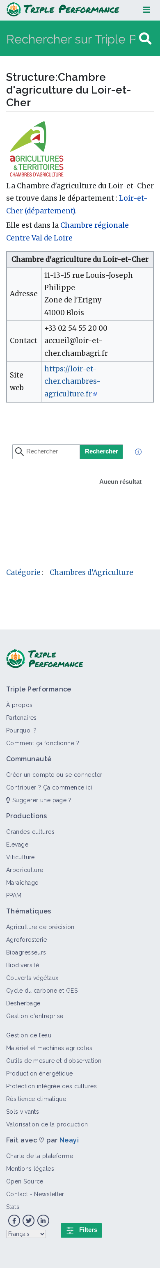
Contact (17, 1194)
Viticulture (20, 857)
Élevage (17, 844)
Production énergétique (39, 1073)
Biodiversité (22, 965)
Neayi (69, 1140)
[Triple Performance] (63, 10)
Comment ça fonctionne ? (42, 743)
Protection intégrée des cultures (51, 1086)
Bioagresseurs (26, 952)
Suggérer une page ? (40, 800)
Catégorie (23, 572)
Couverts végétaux (32, 978)
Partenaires (21, 717)
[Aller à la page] (145, 39)
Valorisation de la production (47, 1124)
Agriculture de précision (40, 927)
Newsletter (49, 1194)
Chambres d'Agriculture (91, 572)
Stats (12, 1207)
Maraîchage (22, 882)
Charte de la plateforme (39, 1156)
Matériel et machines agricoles (49, 1048)
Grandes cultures (30, 832)
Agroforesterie (26, 939)
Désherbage (23, 1003)
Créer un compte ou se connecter (54, 774)
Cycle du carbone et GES (42, 990)
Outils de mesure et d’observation (54, 1060)
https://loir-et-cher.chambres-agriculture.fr (72, 381)
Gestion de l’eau (28, 1035)
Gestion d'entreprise (35, 1016)
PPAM (14, 895)
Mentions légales (30, 1168)
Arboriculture (24, 870)
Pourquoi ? (21, 730)
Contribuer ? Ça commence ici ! (51, 787)
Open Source (24, 1181)
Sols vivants (22, 1111)
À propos (19, 705)
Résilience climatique (36, 1099)
